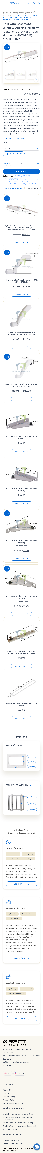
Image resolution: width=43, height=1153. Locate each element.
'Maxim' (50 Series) (9, 16)
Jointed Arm (29, 14)
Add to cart (21, 171)
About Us (7, 1090)
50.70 (11, 178)
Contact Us (8, 1093)
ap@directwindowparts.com (16, 1062)
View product (20, 242)
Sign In (34, 2)
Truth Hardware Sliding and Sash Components (18, 1118)
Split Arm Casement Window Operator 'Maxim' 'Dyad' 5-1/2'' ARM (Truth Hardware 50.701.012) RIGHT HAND (24, 182)
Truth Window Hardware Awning (18, 1123)
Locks (32, 761)
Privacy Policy (9, 1100)
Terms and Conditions (13, 1103)
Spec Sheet (32, 188)
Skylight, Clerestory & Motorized (18, 1114)
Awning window (15, 745)
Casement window (17, 784)
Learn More (19, 958)
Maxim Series (19, 178)
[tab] (13, 188)
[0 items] (39, 3)
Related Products (13, 188)
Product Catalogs (11, 1140)
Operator (32, 766)
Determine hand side (12, 1143)
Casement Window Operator (13, 14)
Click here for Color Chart (14, 138)
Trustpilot (7, 1065)
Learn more (20, 884)
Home (5, 12)
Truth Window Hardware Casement (20, 12)
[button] (36, 79)
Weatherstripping (11, 1129)
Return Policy (9, 1097)
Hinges (32, 756)
